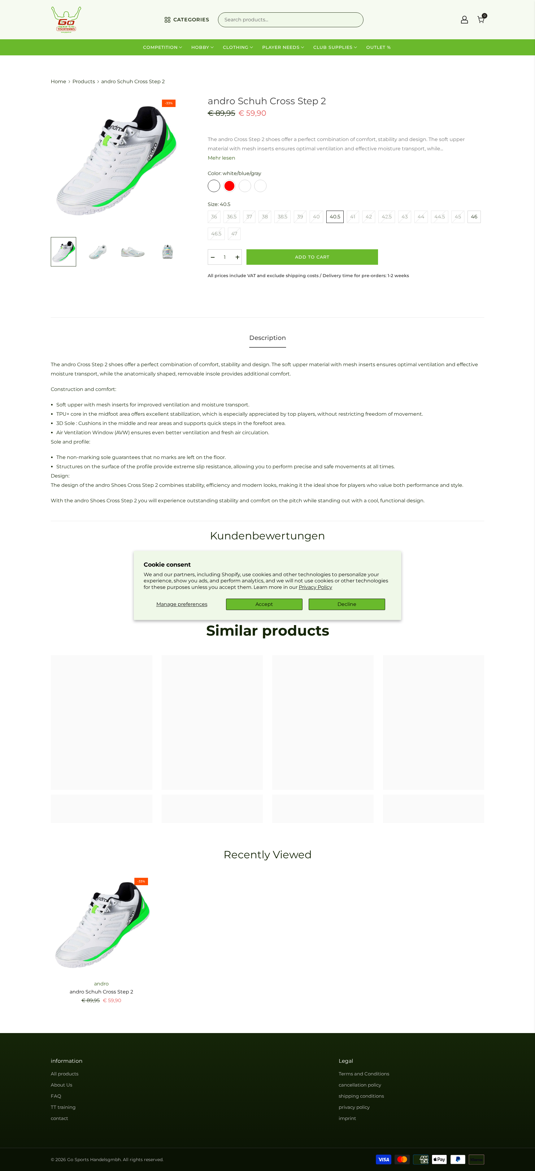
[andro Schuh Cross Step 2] (101, 924)
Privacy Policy (315, 587)
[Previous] (60, 251)
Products (83, 81)
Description (267, 337)
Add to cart (312, 257)
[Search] (290, 19)
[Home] (66, 19)
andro (101, 984)
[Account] (464, 20)
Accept (264, 604)
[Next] (169, 251)
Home (58, 81)
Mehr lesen (221, 158)
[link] (101, 807)
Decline (346, 604)
